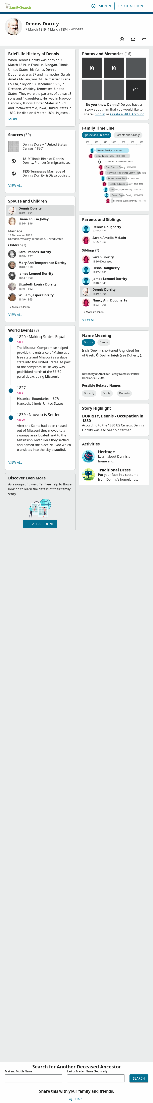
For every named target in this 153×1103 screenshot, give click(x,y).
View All (15, 185)
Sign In (105, 6)
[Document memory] (92, 68)
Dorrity (88, 342)
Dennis (104, 342)
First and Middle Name (18, 1071)
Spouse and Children (96, 135)
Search (139, 1078)
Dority (107, 393)
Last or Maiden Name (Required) (87, 1071)
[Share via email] (133, 39)
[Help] (93, 6)
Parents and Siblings (128, 135)
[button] (40, 147)
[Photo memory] (136, 68)
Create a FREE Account (127, 114)
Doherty (89, 393)
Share (78, 1099)
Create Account (131, 6)
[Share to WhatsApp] (122, 39)
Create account (40, 524)
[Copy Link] (144, 39)
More (13, 119)
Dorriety (124, 393)
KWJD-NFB (77, 29)
